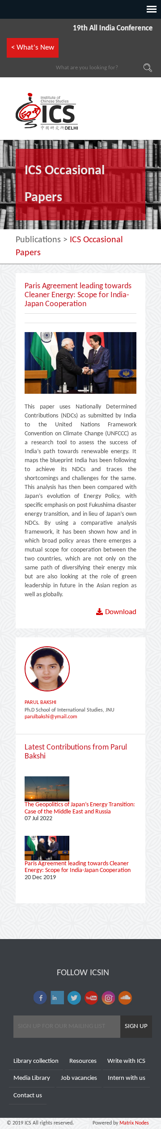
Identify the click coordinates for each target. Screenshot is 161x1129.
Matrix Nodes (133, 1123)
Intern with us (126, 1078)
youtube (91, 998)
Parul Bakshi (40, 702)
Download (120, 612)
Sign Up (136, 1026)
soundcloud (125, 998)
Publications (38, 240)
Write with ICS (126, 1061)
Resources (83, 1061)
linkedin (57, 998)
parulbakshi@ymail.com (51, 717)
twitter (74, 998)
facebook (40, 998)
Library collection (36, 1061)
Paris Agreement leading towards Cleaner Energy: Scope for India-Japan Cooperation (78, 867)
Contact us (27, 1095)
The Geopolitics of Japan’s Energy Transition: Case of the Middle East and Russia (80, 808)
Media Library (31, 1078)
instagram (108, 998)
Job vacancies (79, 1078)
